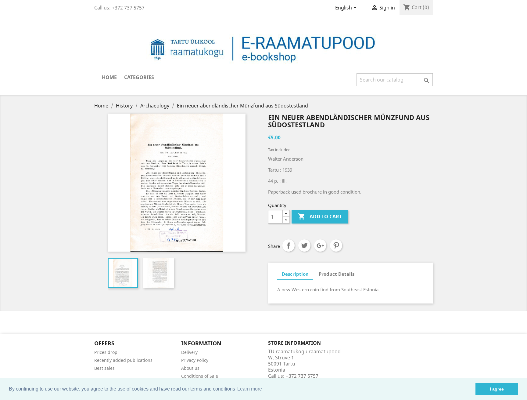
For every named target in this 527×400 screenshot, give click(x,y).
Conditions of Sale (199, 376)
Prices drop (105, 352)
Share (288, 245)
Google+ (320, 245)
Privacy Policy (194, 360)
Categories (139, 77)
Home (109, 77)
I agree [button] (497, 389)
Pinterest (336, 245)
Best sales (104, 368)
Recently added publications (123, 360)
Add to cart (320, 216)
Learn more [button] (249, 388)
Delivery (189, 352)
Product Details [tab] (336, 274)
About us (190, 368)
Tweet (304, 245)
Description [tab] (295, 274)
